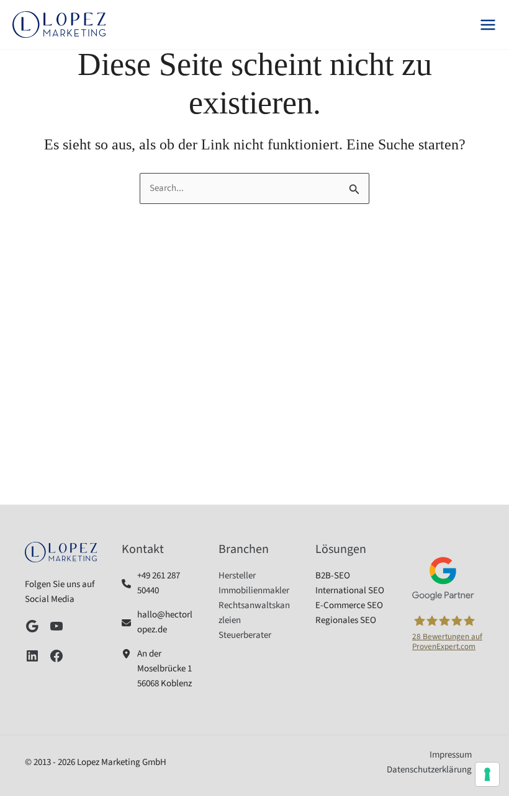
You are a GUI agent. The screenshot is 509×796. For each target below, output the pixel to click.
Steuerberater (244, 635)
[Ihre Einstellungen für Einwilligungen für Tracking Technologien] (487, 774)
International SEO (349, 590)
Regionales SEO (345, 620)
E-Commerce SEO (349, 605)
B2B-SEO (332, 575)
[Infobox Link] (158, 583)
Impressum (451, 754)
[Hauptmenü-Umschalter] (488, 24)
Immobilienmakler (253, 590)
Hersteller (237, 575)
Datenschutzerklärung (429, 769)
